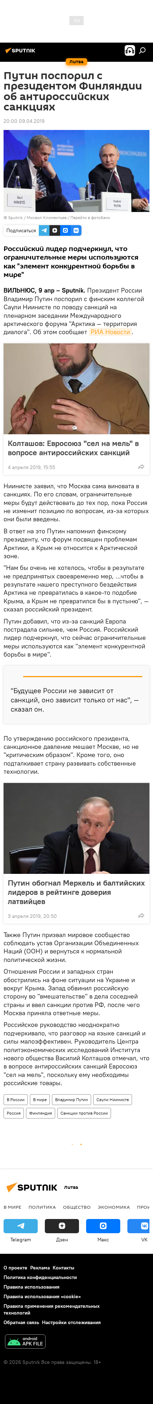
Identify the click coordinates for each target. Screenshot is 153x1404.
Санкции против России (84, 1113)
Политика (42, 1207)
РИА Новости (110, 332)
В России (16, 1099)
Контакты (63, 1267)
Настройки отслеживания (71, 1322)
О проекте (15, 1267)
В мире (40, 1099)
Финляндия (40, 1113)
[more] (141, 466)
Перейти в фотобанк (90, 217)
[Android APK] (25, 1342)
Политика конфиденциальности (40, 1277)
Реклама (40, 1267)
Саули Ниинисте (112, 1099)
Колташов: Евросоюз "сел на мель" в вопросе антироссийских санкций (73, 448)
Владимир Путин (71, 1099)
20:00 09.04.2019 (24, 121)
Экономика (114, 1207)
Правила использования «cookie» (42, 1296)
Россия (14, 1113)
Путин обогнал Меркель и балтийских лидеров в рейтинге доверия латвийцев (76, 892)
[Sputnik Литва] (21, 53)
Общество (77, 1207)
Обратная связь (21, 1322)
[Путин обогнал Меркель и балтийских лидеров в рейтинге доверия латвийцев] (76, 828)
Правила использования (31, 1287)
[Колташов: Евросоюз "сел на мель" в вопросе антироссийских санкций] (76, 388)
